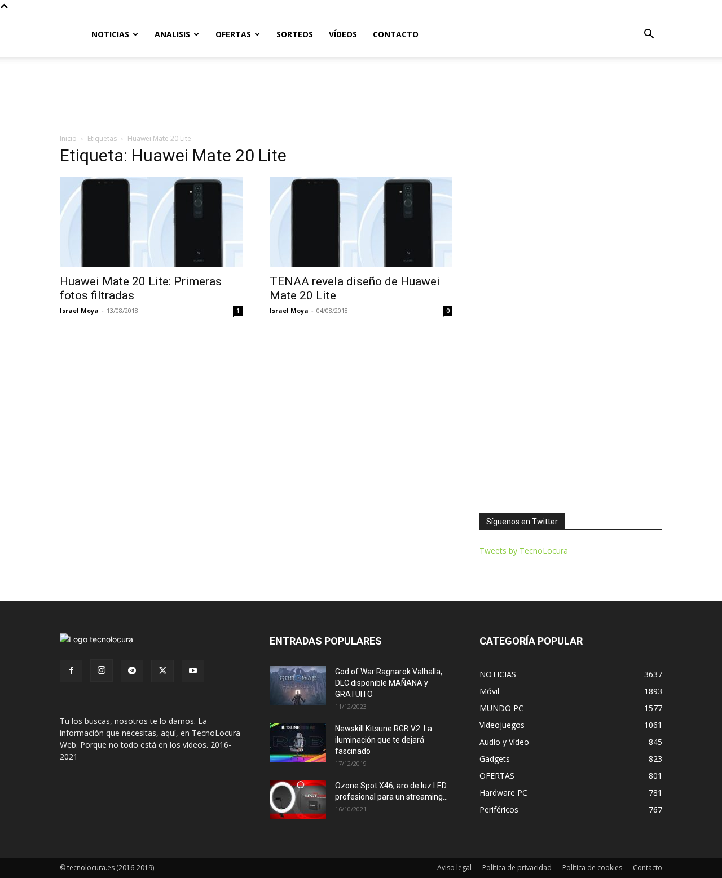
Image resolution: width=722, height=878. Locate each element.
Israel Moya (79, 310)
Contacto (647, 867)
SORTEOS (294, 34)
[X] (162, 671)
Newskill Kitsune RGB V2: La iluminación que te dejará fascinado (383, 740)
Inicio (68, 138)
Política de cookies (592, 867)
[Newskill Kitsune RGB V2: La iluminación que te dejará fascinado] (298, 742)
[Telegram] (132, 671)
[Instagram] (101, 670)
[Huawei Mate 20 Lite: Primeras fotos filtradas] (151, 222)
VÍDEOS (343, 34)
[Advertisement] (361, 95)
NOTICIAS (110, 34)
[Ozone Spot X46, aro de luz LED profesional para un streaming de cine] (298, 799)
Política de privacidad (517, 867)
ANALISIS (172, 34)
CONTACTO (396, 34)
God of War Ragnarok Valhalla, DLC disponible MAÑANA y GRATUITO (388, 683)
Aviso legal (454, 867)
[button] (648, 35)
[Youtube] (193, 671)
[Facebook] (71, 671)
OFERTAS (233, 34)
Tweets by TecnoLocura (523, 550)
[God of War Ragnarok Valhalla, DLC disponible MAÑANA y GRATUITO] (298, 685)
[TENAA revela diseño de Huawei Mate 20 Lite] (361, 222)
